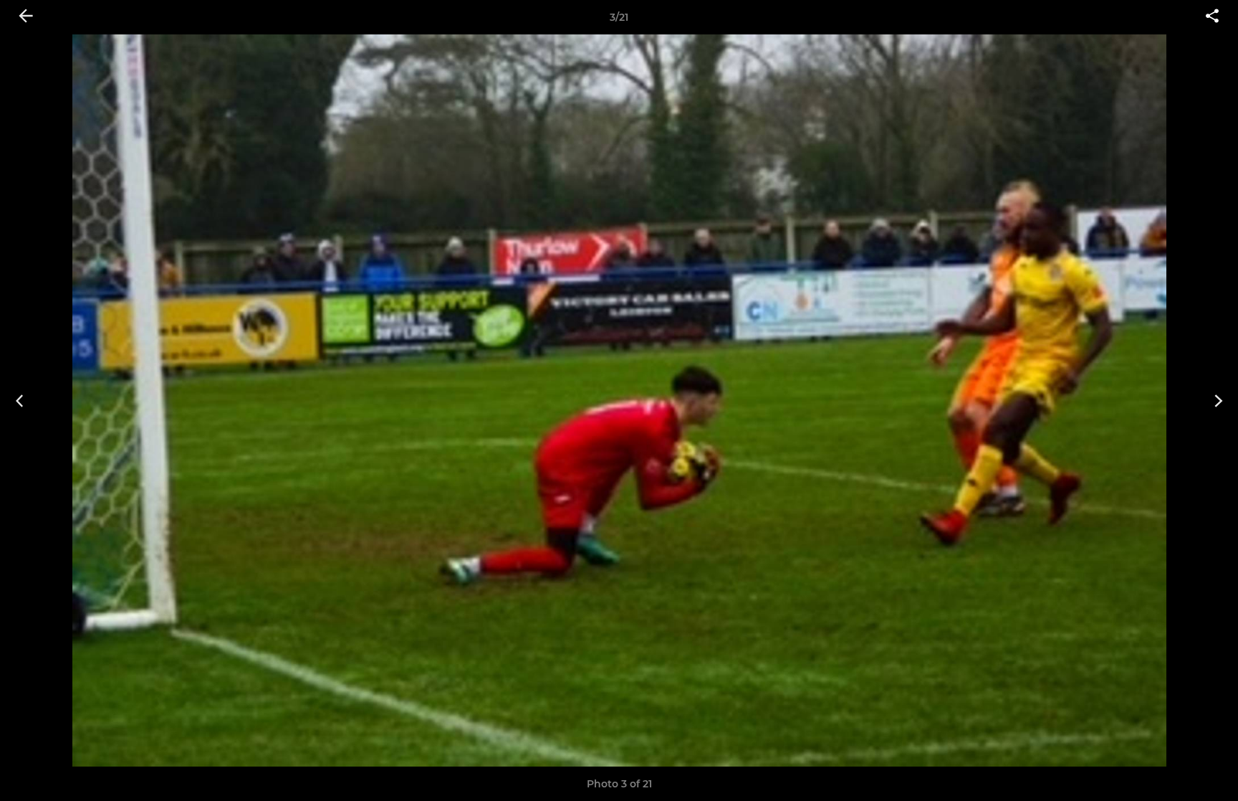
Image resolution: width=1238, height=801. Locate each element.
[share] (1212, 17)
